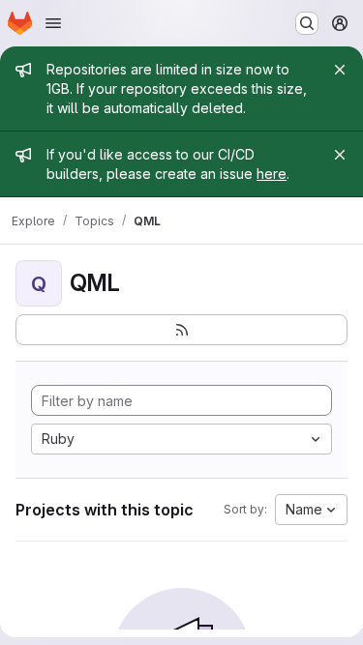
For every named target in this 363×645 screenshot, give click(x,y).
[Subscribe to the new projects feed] (181, 329)
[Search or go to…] (306, 23)
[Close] (339, 69)
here (272, 173)
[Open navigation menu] (53, 23)
